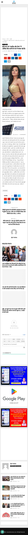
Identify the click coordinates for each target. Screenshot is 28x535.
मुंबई (6, 44)
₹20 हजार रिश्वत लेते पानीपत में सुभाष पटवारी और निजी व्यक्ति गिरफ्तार (17, 496)
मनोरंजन (4, 44)
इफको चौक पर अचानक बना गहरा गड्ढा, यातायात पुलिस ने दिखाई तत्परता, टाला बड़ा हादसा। (18, 487)
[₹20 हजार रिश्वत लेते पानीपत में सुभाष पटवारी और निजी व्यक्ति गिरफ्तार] (6, 497)
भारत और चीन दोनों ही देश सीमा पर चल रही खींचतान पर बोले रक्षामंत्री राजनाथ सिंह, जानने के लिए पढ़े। (14, 288)
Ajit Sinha (6, 51)
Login (24, 334)
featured (5, 190)
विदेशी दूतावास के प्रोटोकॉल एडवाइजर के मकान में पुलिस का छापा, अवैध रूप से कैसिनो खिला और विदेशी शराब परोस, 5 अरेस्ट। (14, 212)
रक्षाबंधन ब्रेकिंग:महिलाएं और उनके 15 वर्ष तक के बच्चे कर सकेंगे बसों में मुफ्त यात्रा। (17, 514)
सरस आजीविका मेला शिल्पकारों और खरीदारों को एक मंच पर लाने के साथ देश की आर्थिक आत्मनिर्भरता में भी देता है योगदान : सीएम (14, 265)
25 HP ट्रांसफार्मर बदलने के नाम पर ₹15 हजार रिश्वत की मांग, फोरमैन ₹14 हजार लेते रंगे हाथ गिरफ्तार (17, 505)
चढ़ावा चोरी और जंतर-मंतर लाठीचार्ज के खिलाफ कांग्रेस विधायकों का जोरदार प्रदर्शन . (17, 478)
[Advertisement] (14, 23)
